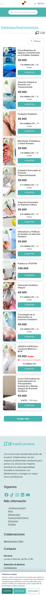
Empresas (13, 521)
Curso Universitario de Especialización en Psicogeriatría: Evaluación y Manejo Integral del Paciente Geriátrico (29, 385)
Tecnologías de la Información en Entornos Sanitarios (27, 317)
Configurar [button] (33, 591)
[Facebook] (6, 494)
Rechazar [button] (19, 591)
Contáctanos (10, 567)
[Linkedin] (22, 494)
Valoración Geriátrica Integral (28, 286)
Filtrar (37, 41)
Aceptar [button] (7, 591)
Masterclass (14, 514)
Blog (10, 511)
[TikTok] (11, 494)
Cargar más (23, 418)
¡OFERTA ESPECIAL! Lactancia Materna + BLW (28, 348)
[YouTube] (28, 494)
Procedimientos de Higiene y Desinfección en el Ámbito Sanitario (29, 52)
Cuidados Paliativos (27, 114)
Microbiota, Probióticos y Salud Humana (29, 142)
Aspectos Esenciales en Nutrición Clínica (28, 203)
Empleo (12, 524)
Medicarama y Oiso (13, 541)
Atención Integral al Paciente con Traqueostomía (27, 84)
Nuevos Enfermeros (18, 517)
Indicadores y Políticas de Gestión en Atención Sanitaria (29, 234)
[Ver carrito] (23, 4)
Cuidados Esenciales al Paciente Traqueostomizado (29, 172)
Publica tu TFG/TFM (27, 264)
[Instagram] (17, 494)
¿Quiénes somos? (17, 508)
